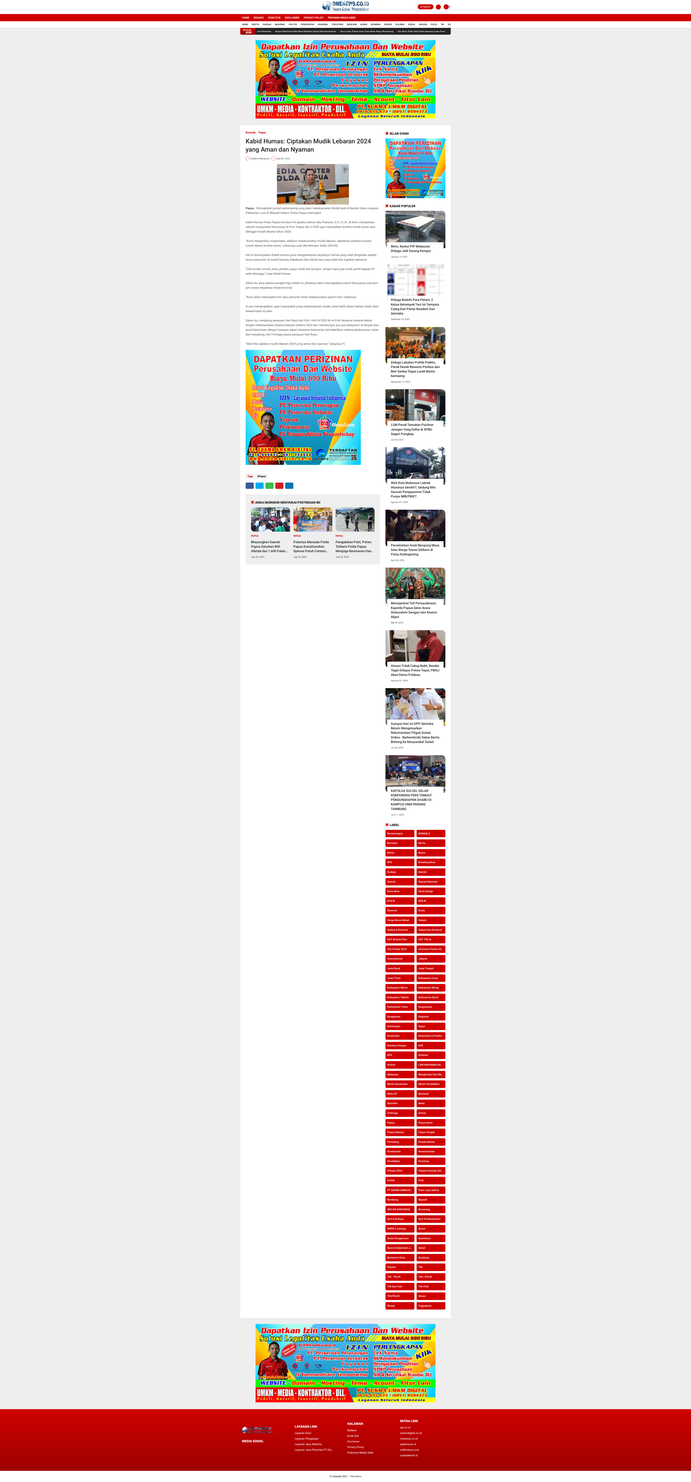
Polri (434, 24)
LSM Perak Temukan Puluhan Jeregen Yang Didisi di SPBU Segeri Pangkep (412, 429)
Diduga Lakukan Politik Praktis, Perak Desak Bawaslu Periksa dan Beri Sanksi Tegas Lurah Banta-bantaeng (415, 369)
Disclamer (353, 1441)
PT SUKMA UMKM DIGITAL (400, 1190)
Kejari (421, 1026)
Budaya (423, 24)
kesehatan (393, 1035)
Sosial (411, 24)
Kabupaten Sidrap (428, 987)
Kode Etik (274, 17)
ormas (422, 1113)
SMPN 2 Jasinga (396, 1228)
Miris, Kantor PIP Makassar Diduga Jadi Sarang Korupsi (411, 248)
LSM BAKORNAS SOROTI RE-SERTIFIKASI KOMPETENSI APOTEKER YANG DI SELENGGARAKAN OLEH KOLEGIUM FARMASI (432, 1064)
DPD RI (391, 900)
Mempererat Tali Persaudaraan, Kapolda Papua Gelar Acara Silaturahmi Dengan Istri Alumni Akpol (414, 610)
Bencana (352, 24)
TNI (442, 24)
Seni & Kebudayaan (429, 1218)
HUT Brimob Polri (397, 939)
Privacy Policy (314, 17)
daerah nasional (427, 881)
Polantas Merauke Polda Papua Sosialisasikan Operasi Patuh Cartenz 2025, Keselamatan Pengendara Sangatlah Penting (311, 546)
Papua (262, 132)
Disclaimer (292, 17)
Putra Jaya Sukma (428, 1190)
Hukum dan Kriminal (430, 929)
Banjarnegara (395, 833)
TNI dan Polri (394, 1286)
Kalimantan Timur (397, 1006)
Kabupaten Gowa (428, 978)
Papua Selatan (395, 1132)
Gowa (421, 910)
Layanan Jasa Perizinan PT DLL (313, 1449)
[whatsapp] (269, 486)
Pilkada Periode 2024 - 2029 (432, 1170)
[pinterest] (279, 486)
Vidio (450, 24)
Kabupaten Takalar (398, 997)
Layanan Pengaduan (307, 1438)
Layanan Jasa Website (308, 1444)
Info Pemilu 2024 (397, 949)
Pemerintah (307, 24)
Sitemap (425, 7)
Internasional (395, 958)
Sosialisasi (424, 1238)
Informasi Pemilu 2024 (431, 949)
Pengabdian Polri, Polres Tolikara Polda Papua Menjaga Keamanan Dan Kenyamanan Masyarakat (354, 546)
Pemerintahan (426, 1151)
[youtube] (256, 7)
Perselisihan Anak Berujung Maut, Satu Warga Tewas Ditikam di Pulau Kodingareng (415, 549)
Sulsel (421, 1247)
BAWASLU (424, 833)
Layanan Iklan (303, 1433)
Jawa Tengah (426, 968)
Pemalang (393, 1141)
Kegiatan (423, 1016)
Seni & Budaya (395, 1218)
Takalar (391, 1267)
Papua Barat (425, 1122)
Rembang (392, 1199)
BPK (389, 862)
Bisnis (363, 24)
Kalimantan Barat (428, 997)
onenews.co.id (408, 1438)
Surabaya (423, 1257)
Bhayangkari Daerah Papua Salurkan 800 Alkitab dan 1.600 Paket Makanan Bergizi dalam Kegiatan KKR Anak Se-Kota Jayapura (268, 546)
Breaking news (426, 862)
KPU (389, 1055)
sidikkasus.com (409, 1449)
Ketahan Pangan (396, 1045)
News (421, 1103)
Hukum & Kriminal (397, 929)
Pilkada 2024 (394, 1170)
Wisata (388, 24)
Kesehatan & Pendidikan (432, 1035)
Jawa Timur (394, 978)
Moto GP (392, 1093)
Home (245, 17)
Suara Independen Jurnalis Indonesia (400, 1247)
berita (421, 843)
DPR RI (422, 900)
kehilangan (393, 1026)
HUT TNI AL (425, 939)
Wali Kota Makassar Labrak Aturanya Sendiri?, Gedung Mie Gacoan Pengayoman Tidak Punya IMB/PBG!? (413, 489)
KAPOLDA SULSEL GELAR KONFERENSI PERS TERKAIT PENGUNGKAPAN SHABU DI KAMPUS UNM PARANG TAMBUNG (411, 800)
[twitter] (246, 7)
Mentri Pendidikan (428, 1084)
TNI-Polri (423, 1286)
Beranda (251, 132)
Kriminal (323, 24)
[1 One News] (345, 12)
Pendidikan (393, 1161)
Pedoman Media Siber (342, 17)
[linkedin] (289, 486)
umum (422, 1296)
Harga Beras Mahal (398, 920)
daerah (422, 871)
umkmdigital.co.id (411, 1433)
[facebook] (241, 7)
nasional (423, 1093)
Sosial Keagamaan (398, 1238)
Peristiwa (337, 24)
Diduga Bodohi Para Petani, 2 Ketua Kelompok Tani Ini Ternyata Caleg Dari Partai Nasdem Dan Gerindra (415, 306)
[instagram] (251, 7)
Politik (293, 24)
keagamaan (425, 1006)
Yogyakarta (425, 1305)
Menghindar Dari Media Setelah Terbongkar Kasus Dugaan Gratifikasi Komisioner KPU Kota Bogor (432, 1074)
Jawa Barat (393, 968)
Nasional (280, 24)
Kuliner (400, 24)
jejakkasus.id (408, 1444)
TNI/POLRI (393, 1296)
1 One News (355, 1476)
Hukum (422, 920)
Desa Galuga (425, 891)
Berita (255, 24)
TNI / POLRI (425, 1276)
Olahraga (392, 1113)
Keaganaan (393, 1016)
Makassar (392, 1074)
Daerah (267, 24)
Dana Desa (393, 891)
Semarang (424, 1209)
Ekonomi (376, 24)
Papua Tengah (426, 1132)
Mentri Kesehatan (397, 1084)
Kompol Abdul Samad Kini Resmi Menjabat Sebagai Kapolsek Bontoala (395, 31)
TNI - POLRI (394, 1276)
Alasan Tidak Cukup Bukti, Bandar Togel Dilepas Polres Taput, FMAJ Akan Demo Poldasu (415, 670)
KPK (420, 1045)
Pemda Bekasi (426, 1141)
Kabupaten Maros (397, 987)
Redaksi (259, 17)
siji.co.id (405, 1427)
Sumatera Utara (396, 1257)
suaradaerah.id (409, 1455)
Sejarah (422, 1199)
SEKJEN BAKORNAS (398, 1209)
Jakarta (422, 958)
